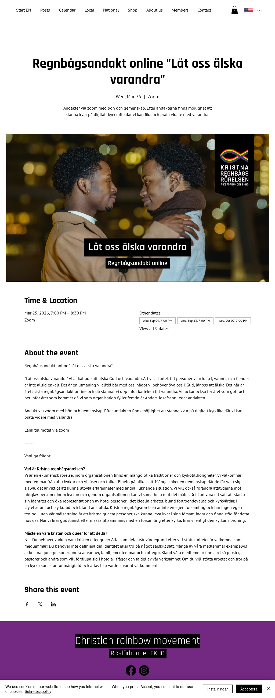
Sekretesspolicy (38, 691)
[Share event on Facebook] (27, 604)
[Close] (268, 689)
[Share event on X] (40, 604)
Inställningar (217, 689)
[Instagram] (144, 670)
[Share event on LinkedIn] (53, 604)
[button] (111, 10)
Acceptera (249, 689)
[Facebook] (131, 670)
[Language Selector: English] (251, 10)
